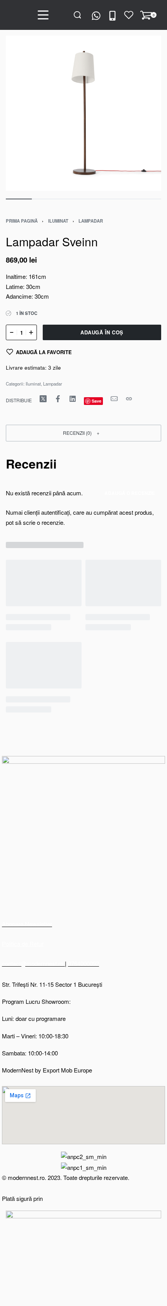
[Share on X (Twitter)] (43, 398)
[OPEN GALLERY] (83, 113)
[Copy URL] (128, 398)
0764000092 (83, 963)
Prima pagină (22, 221)
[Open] (129, 15)
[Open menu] (43, 15)
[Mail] (114, 398)
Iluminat (58, 221)
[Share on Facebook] (57, 398)
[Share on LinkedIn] (72, 398)
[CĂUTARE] (77, 15)
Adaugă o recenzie (129, 493)
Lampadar (90, 221)
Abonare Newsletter (27, 924)
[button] (83, 433)
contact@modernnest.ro (33, 963)
